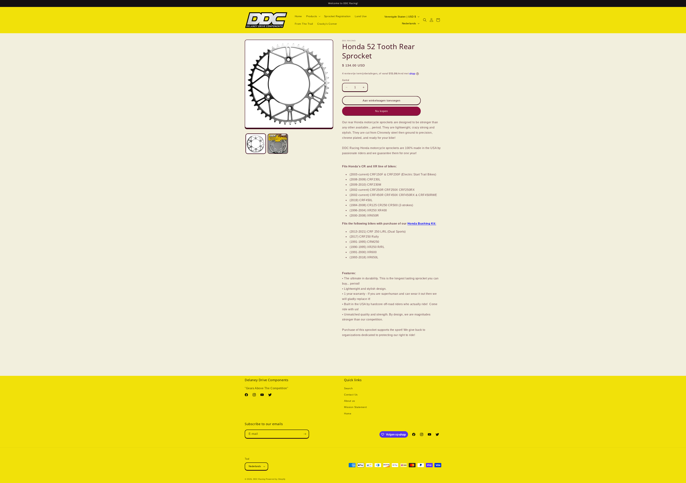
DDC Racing (259, 479)
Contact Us (351, 394)
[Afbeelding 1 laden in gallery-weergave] (256, 144)
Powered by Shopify (275, 479)
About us (349, 400)
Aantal (345, 80)
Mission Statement (355, 406)
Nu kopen (381, 111)
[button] (313, 16)
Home (347, 413)
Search (348, 388)
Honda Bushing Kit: (421, 223)
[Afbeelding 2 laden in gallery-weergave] (278, 144)
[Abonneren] (305, 434)
